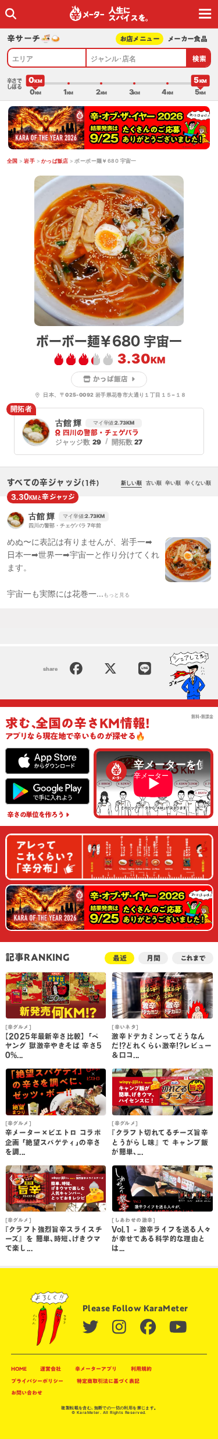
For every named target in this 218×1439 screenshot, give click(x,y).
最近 (120, 958)
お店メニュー (140, 39)
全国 (12, 160)
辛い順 (173, 482)
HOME (19, 1368)
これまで (192, 958)
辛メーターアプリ (96, 1368)
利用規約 (141, 1368)
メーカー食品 (187, 39)
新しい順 (131, 482)
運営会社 (50, 1368)
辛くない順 (198, 482)
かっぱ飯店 (55, 160)
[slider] (35, 83)
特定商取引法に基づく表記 (108, 1381)
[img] (10, 13)
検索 (199, 58)
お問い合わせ (26, 1392)
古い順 (154, 482)
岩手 (29, 160)
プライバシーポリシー (37, 1381)
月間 (153, 958)
